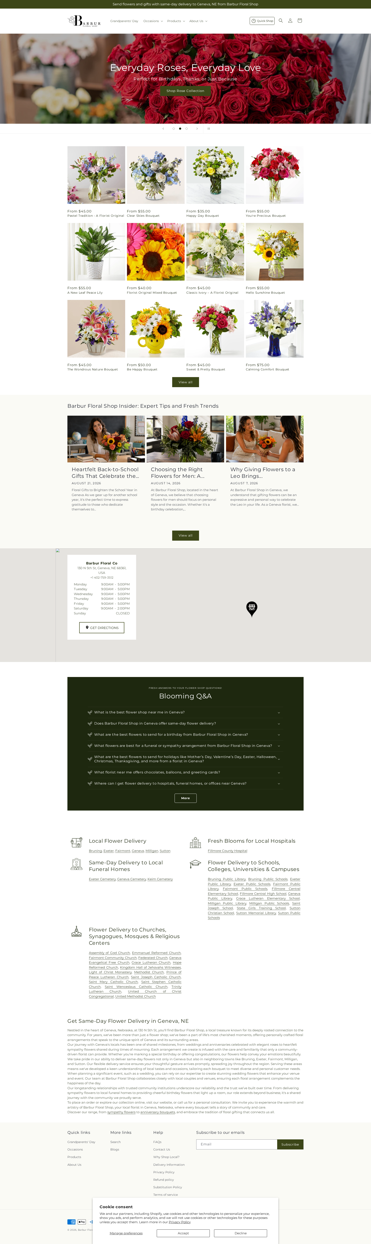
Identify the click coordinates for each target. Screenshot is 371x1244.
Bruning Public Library (227, 879)
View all (186, 382)
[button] (153, 21)
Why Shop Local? (166, 1157)
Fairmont (122, 851)
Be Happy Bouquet (142, 369)
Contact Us (161, 1149)
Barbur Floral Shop (90, 1229)
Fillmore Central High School (263, 894)
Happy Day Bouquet (202, 216)
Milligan (152, 851)
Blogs (114, 1149)
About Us (74, 1165)
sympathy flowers (121, 1112)
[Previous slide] (163, 128)
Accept (183, 1233)
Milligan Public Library (227, 903)
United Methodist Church (135, 996)
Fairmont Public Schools (245, 889)
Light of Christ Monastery (110, 972)
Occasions (75, 1149)
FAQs (157, 1142)
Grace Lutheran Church (151, 962)
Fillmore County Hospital (227, 851)
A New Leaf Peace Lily (85, 293)
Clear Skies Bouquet (143, 216)
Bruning (95, 851)
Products (74, 1157)
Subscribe (290, 1144)
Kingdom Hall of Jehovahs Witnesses (150, 967)
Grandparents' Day (81, 1142)
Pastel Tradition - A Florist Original (95, 216)
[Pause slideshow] (208, 128)
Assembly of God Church (109, 953)
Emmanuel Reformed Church (156, 953)
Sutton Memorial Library (256, 913)
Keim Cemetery (160, 879)
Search (115, 1142)
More (185, 798)
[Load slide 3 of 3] (186, 128)
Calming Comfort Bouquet (267, 369)
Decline (241, 1233)
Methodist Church (149, 972)
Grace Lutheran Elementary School (268, 898)
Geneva (138, 851)
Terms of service (165, 1195)
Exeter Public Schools (252, 884)
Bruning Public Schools (267, 879)
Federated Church (152, 958)
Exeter (108, 851)
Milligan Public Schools (269, 903)
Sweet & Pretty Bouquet (205, 369)
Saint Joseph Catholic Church (156, 977)
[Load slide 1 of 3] (173, 128)
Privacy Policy (180, 1222)
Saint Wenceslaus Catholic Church (136, 987)
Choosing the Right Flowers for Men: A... (178, 472)
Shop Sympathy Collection (185, 97)
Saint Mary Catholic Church (113, 982)
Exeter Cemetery (102, 879)
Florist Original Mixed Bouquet (152, 293)
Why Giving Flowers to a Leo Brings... (262, 472)
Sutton (165, 851)
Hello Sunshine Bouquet (265, 293)
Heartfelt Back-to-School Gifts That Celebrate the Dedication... (105, 472)
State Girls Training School (261, 908)
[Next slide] (197, 128)
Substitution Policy (167, 1187)
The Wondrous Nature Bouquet (92, 369)
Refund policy (163, 1180)
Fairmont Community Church (113, 958)
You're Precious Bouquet (266, 216)
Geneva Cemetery (131, 879)
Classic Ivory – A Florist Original (212, 293)
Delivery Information (169, 1165)
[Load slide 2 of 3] (180, 128)
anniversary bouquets (157, 1112)
